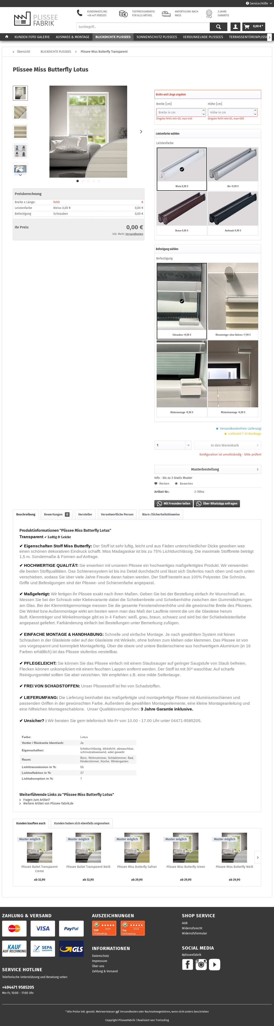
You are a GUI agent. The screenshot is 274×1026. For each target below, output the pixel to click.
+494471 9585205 (18, 987)
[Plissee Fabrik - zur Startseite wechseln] (36, 19)
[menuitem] (152, 26)
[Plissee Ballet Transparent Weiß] (88, 848)
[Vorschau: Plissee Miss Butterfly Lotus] (20, 93)
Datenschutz (100, 956)
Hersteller (85, 514)
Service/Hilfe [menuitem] (259, 3)
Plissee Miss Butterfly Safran (137, 867)
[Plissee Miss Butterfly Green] (186, 848)
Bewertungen (56, 514)
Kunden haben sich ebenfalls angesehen (81, 823)
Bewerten (186, 483)
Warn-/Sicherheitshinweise (161, 514)
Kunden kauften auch (30, 823)
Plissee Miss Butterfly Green (186, 867)
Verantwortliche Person (117, 514)
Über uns (98, 966)
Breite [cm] (180, 108)
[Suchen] (218, 26)
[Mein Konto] (235, 26)
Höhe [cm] (232, 108)
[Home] (7, 37)
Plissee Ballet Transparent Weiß (88, 867)
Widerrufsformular (194, 933)
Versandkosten (134, 233)
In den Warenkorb (225, 445)
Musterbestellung (205, 469)
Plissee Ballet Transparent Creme (39, 869)
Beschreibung (25, 514)
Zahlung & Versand (105, 971)
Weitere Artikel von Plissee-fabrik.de (47, 803)
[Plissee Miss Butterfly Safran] (137, 848)
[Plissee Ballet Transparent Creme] (39, 848)
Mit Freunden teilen (176, 503)
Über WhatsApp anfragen (220, 503)
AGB (185, 923)
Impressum (99, 961)
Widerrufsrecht (192, 928)
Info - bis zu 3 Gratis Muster (173, 478)
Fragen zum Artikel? (36, 800)
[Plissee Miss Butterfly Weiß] (234, 848)
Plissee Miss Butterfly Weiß (234, 867)
